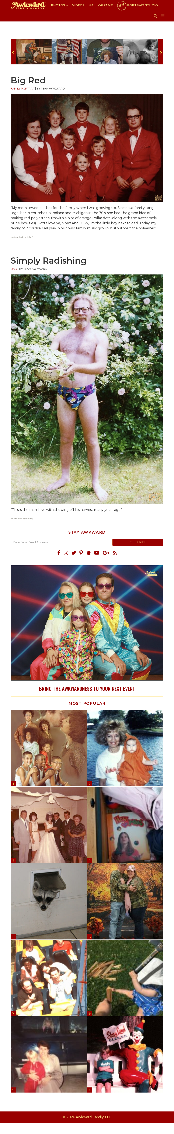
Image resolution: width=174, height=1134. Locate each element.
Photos (58, 5)
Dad (14, 268)
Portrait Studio (137, 5)
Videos (78, 5)
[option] (34, 51)
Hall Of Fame (101, 5)
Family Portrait (23, 88)
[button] (155, 16)
